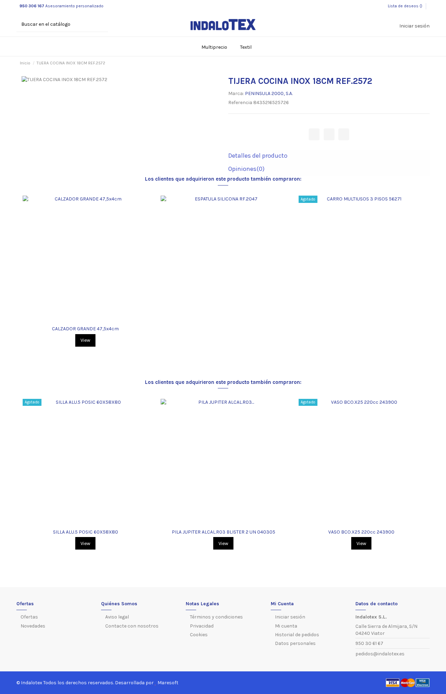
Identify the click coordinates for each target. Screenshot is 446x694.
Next (426, 273)
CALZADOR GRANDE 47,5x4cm (85, 329)
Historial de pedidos (297, 635)
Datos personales (295, 643)
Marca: (236, 93)
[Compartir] (314, 134)
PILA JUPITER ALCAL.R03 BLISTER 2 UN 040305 (223, 532)
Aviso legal (117, 617)
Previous (19, 273)
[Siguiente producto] (423, 63)
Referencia (240, 102)
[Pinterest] (343, 134)
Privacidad (202, 626)
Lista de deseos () (405, 5)
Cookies (199, 635)
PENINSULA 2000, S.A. (269, 93)
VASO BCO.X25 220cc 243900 (361, 532)
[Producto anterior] (417, 63)
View (85, 340)
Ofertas (29, 617)
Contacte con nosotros (132, 626)
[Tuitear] (329, 134)
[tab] (329, 156)
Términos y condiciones (216, 617)
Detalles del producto (257, 155)
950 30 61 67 (369, 643)
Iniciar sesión (290, 617)
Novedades (33, 626)
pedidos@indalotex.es (380, 654)
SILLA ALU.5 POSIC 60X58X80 (85, 532)
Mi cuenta (286, 626)
